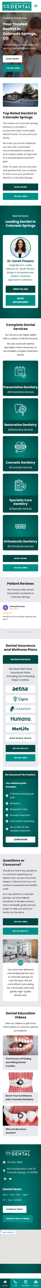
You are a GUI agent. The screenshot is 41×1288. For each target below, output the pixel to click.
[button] (35, 5)
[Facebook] (5, 1179)
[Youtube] (10, 1179)
